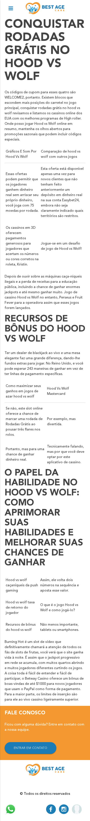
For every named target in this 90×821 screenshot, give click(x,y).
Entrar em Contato (30, 748)
